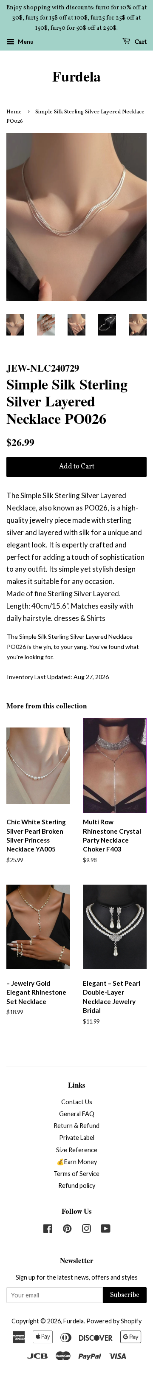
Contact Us (76, 1101)
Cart (140, 42)
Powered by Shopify (114, 1321)
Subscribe (124, 1295)
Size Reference (76, 1149)
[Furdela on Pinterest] (67, 1230)
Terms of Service (76, 1173)
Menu (25, 41)
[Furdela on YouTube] (105, 1230)
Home (14, 112)
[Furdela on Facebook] (48, 1230)
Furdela (76, 76)
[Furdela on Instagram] (86, 1230)
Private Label (76, 1137)
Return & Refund (76, 1125)
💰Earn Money (77, 1161)
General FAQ (76, 1113)
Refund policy (76, 1185)
